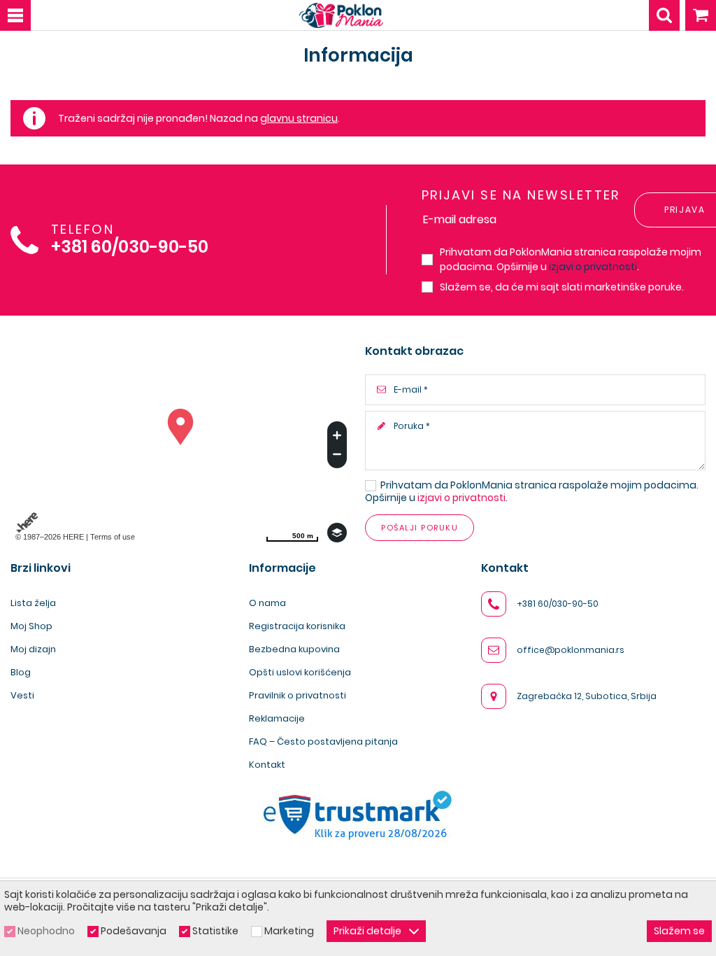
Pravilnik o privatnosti (297, 695)
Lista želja (33, 603)
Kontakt (267, 764)
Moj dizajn (33, 649)
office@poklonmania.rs (570, 650)
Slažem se (679, 931)
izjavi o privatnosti (593, 267)
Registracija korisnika (297, 626)
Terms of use (112, 537)
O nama (267, 603)
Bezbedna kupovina (294, 649)
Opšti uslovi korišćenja (300, 672)
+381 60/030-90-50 (129, 247)
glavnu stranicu (299, 118)
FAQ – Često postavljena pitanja (323, 741)
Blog (20, 672)
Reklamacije (277, 718)
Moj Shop (31, 626)
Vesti (22, 695)
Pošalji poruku (419, 527)
